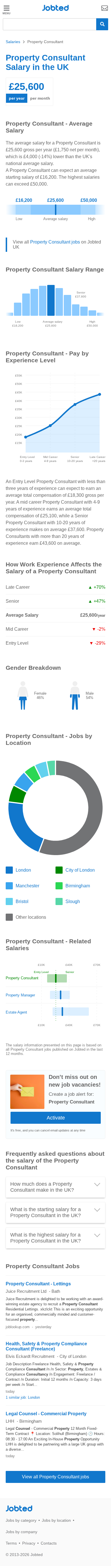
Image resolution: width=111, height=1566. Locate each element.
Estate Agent (16, 1012)
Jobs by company (21, 1531)
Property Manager (20, 995)
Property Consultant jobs (55, 242)
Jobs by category (21, 1520)
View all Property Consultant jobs (55, 1476)
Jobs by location (56, 1520)
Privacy (28, 1543)
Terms (11, 1543)
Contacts (49, 1543)
